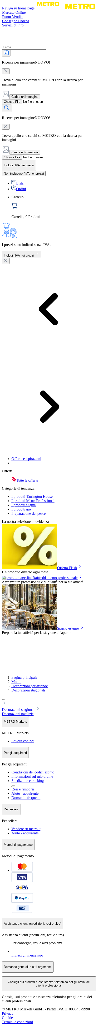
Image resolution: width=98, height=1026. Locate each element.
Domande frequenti (25, 798)
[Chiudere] (6, 261)
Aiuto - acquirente (25, 793)
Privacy (7, 1013)
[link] (53, 207)
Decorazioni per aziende (29, 686)
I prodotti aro (21, 509)
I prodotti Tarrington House (32, 496)
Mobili (16, 682)
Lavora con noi (22, 741)
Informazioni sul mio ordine (32, 776)
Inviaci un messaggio (27, 955)
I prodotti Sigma (23, 505)
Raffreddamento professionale (55, 578)
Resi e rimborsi (22, 789)
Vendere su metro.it (25, 829)
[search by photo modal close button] (6, 71)
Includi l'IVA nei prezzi (19, 255)
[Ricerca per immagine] (6, 53)
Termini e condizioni (17, 1022)
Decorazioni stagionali (28, 690)
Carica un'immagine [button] (24, 97)
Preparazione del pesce (28, 513)
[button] (49, 701)
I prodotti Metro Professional (32, 501)
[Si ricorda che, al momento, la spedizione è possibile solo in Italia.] (13, 786)
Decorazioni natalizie (18, 714)
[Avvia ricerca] (6, 108)
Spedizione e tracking (27, 781)
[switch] (24, 173)
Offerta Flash (67, 568)
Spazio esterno (68, 628)
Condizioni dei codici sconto (32, 772)
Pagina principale (24, 677)
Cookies (8, 1018)
